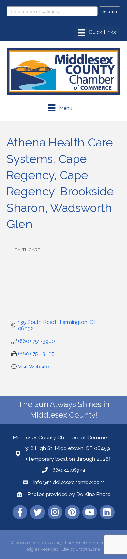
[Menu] (97, 33)
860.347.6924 (69, 470)
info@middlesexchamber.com (69, 482)
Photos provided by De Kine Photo (69, 494)
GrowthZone (88, 549)
